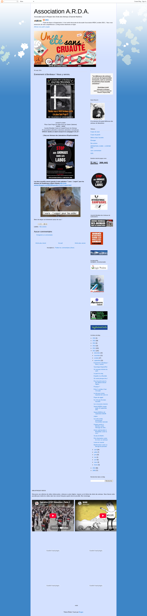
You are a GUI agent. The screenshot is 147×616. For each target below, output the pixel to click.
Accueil (60, 243)
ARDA (47, 20)
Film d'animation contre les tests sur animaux (101, 439)
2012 (94, 348)
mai (95, 457)
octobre (96, 358)
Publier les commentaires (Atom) (64, 247)
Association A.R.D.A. (61, 11)
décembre (97, 353)
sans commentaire (95, 150)
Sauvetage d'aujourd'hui (100, 367)
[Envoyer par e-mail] (39, 224)
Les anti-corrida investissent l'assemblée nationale (101, 420)
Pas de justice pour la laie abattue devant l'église (100, 382)
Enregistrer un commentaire (44, 235)
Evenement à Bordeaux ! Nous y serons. (101, 363)
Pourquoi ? (97, 386)
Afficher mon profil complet (42, 27)
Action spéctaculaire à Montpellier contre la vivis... (100, 431)
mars (96, 462)
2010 (94, 468)
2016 (94, 338)
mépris (96, 416)
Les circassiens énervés (101, 404)
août (95, 449)
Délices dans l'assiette (97, 137)
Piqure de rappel (98, 397)
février (96, 465)
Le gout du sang (98, 373)
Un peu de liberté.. (99, 436)
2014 (94, 343)
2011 (94, 350)
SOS (91, 153)
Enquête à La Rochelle (100, 376)
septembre (97, 360)
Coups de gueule (95, 134)
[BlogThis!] (41, 224)
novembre (97, 355)
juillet (96, 452)
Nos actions (43, 226)
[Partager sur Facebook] (45, 224)
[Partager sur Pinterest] (46, 224)
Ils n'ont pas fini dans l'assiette (100, 400)
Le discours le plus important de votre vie (101, 394)
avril (95, 459)
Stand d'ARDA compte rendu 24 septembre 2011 (100, 408)
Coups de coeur (95, 132)
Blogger (81, 612)
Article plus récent (41, 243)
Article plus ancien (80, 243)
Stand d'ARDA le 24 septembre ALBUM (100, 413)
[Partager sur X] (43, 224)
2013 (94, 345)
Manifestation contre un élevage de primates (100, 445)
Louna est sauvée (99, 442)
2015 (94, 340)
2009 (94, 470)
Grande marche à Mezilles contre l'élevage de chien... (100, 426)
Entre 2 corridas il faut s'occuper (100, 390)
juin (95, 454)
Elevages (93, 140)
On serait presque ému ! (101, 378)
